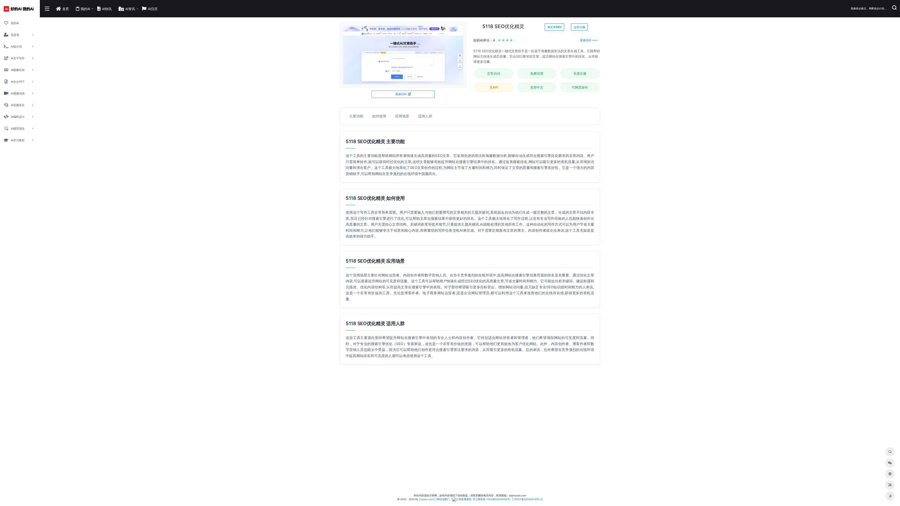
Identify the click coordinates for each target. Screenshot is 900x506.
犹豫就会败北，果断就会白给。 (869, 8)
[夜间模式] (890, 496)
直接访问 (401, 94)
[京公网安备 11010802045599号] (480, 499)
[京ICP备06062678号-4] (528, 499)
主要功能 (356, 116)
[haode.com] (426, 499)
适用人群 (425, 116)
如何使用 (379, 116)
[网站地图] (442, 499)
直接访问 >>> (589, 40)
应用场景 (402, 116)
